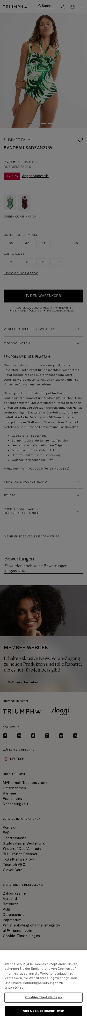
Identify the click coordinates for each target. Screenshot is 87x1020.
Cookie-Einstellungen (43, 997)
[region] (43, 985)
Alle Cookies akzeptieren (43, 1011)
